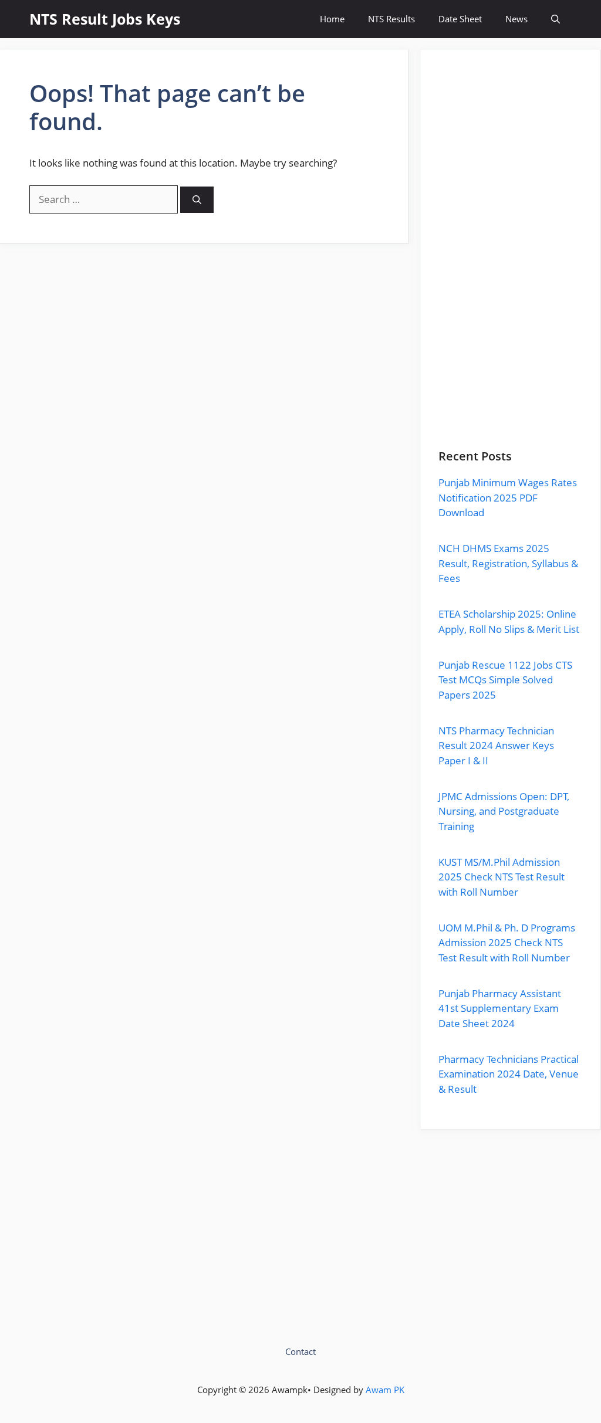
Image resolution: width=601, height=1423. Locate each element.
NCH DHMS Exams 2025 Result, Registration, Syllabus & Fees (508, 563)
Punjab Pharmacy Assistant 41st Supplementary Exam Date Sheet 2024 (499, 1008)
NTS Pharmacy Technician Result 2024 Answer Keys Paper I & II (496, 745)
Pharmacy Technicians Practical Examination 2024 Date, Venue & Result (508, 1074)
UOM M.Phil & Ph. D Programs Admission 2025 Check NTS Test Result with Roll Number (506, 942)
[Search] (197, 200)
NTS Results (391, 19)
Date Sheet (460, 19)
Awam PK (385, 1389)
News (516, 19)
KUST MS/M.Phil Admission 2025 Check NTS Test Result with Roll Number (501, 877)
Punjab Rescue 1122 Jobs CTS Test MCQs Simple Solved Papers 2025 (505, 680)
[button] (555, 19)
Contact (300, 1351)
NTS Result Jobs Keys (104, 19)
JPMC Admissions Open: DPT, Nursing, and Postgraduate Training (503, 811)
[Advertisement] (510, 259)
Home (332, 19)
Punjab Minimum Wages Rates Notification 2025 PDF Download (507, 497)
